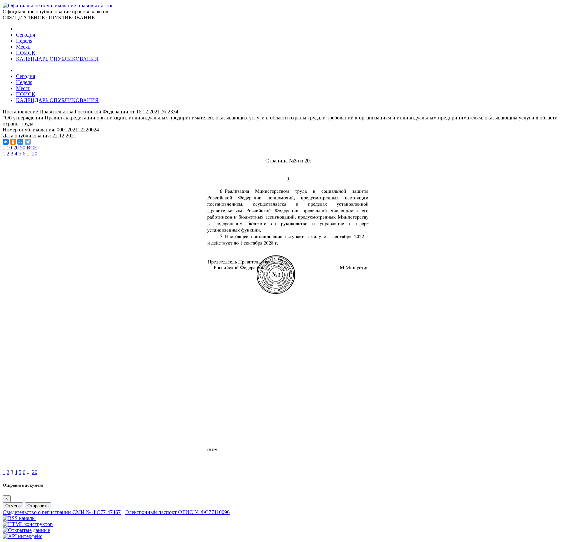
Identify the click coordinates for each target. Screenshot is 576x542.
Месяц (23, 47)
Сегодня (25, 35)
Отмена (13, 505)
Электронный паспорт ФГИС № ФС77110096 (177, 512)
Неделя (24, 41)
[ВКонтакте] (6, 142)
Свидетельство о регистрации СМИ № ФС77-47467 (62, 512)
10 (9, 147)
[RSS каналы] (19, 518)
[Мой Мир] (20, 142)
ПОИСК (25, 53)
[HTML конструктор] (28, 524)
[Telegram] (28, 142)
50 (22, 147)
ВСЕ (32, 147)
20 (16, 147)
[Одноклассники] (13, 142)
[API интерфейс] (22, 536)
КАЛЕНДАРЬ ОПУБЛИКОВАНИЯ (57, 59)
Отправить (38, 505)
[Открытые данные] (26, 530)
